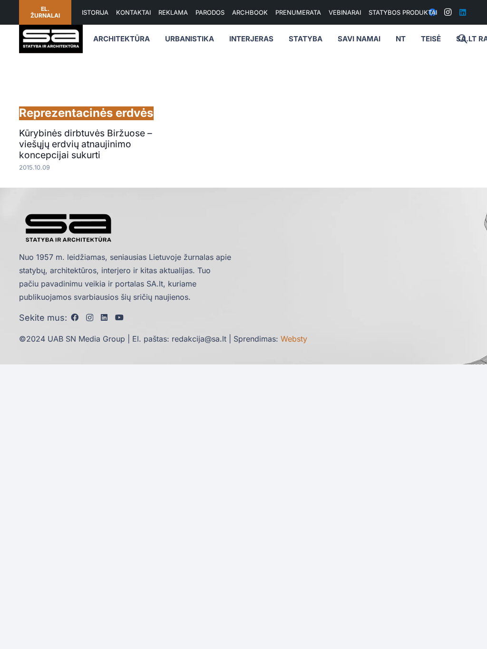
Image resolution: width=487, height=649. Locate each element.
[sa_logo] (51, 39)
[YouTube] (119, 317)
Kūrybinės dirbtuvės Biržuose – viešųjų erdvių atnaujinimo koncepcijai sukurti (85, 144)
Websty (294, 339)
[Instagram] (447, 12)
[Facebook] (74, 317)
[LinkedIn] (462, 12)
